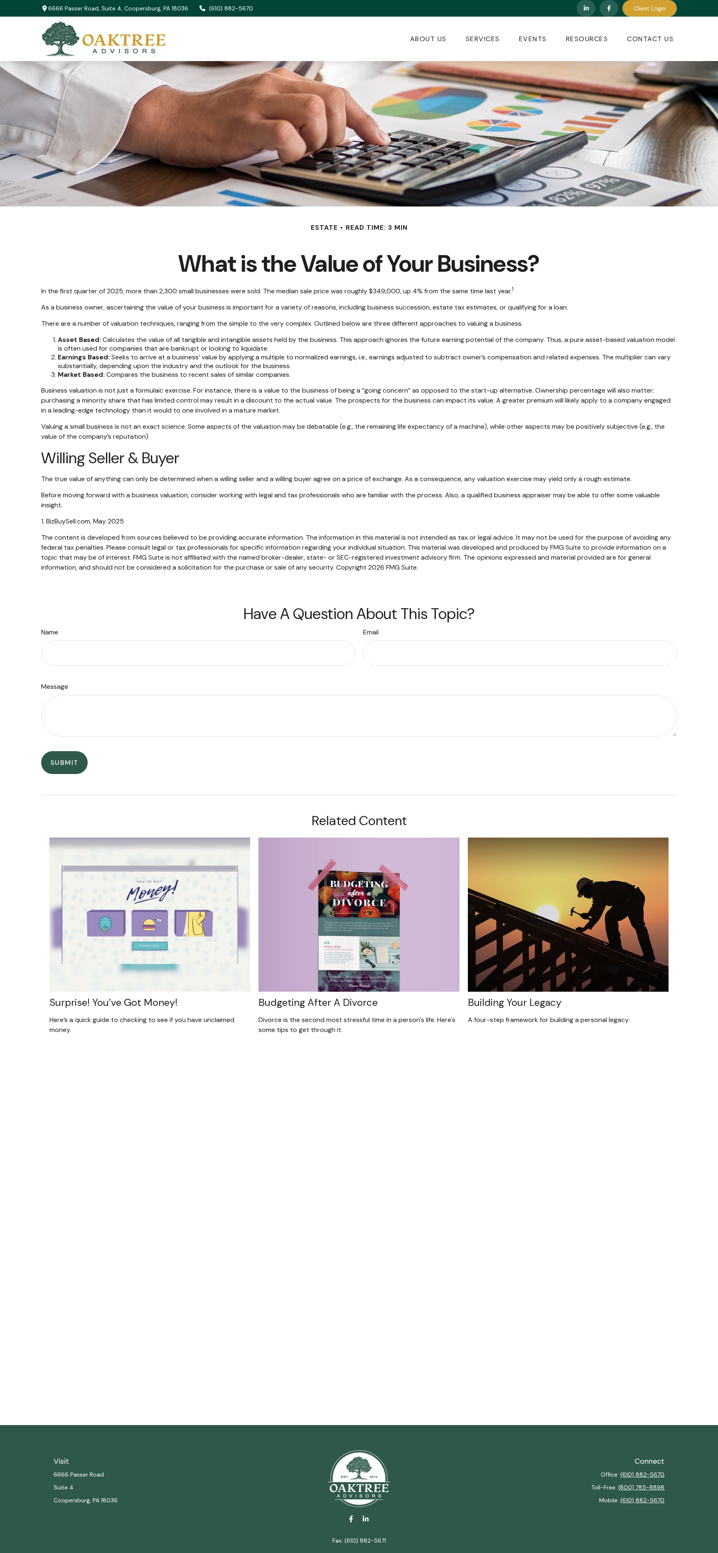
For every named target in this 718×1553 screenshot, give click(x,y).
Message (54, 686)
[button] (428, 39)
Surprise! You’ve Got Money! (113, 1002)
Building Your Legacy (514, 1002)
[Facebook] (609, 8)
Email (371, 632)
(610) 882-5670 (231, 8)
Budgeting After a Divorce (318, 1002)
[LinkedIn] (586, 8)
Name (49, 632)
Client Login (650, 8)
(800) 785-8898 (641, 1487)
